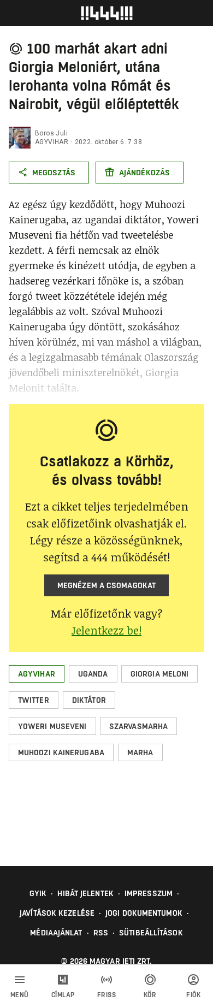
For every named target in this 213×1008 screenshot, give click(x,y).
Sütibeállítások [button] (151, 932)
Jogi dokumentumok (143, 913)
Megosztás (53, 172)
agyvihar (51, 142)
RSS (100, 932)
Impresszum (149, 893)
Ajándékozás (144, 172)
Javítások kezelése (57, 913)
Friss (106, 995)
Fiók (193, 995)
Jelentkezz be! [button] (106, 630)
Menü (19, 995)
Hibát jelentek (85, 893)
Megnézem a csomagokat (106, 585)
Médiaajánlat (56, 932)
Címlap (63, 995)
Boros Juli (51, 133)
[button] (36, 674)
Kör (150, 995)
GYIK (37, 893)
